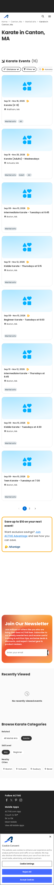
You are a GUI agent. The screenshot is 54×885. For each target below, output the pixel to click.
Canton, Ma (16, 21)
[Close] (50, 837)
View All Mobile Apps (14, 825)
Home (4, 21)
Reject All (27, 872)
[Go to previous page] (19, 508)
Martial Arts (30, 21)
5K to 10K (9, 818)
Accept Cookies (27, 879)
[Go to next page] (35, 508)
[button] (29, 69)
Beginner (17, 752)
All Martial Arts (10, 738)
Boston (9, 769)
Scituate (22, 769)
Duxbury (37, 769)
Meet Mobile (11, 822)
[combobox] (11, 69)
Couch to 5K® (11, 815)
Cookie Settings (27, 863)
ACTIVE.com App (13, 811)
